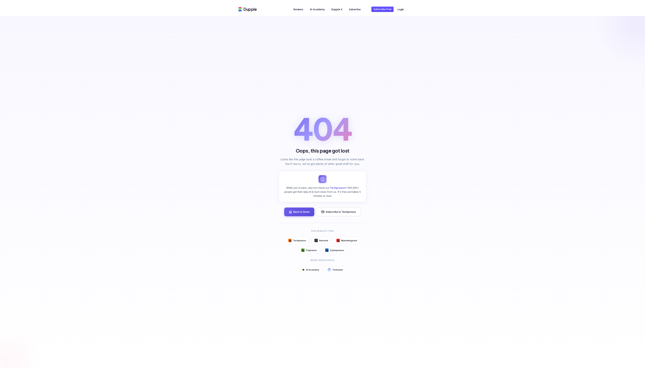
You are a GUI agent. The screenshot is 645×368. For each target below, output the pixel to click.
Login (401, 9)
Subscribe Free (383, 9)
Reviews (298, 9)
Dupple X (336, 9)
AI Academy (317, 9)
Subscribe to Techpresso (341, 211)
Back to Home (301, 211)
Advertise (355, 9)
